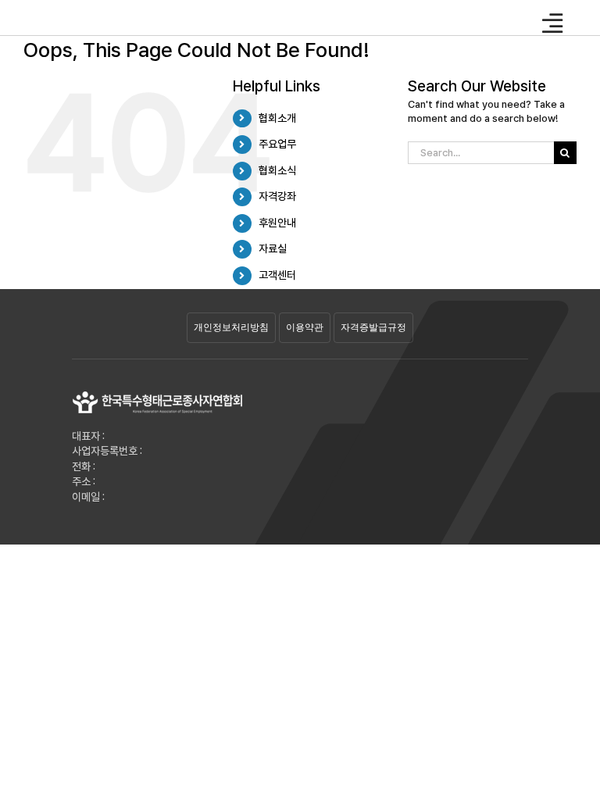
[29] (158, 396)
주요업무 (277, 144)
